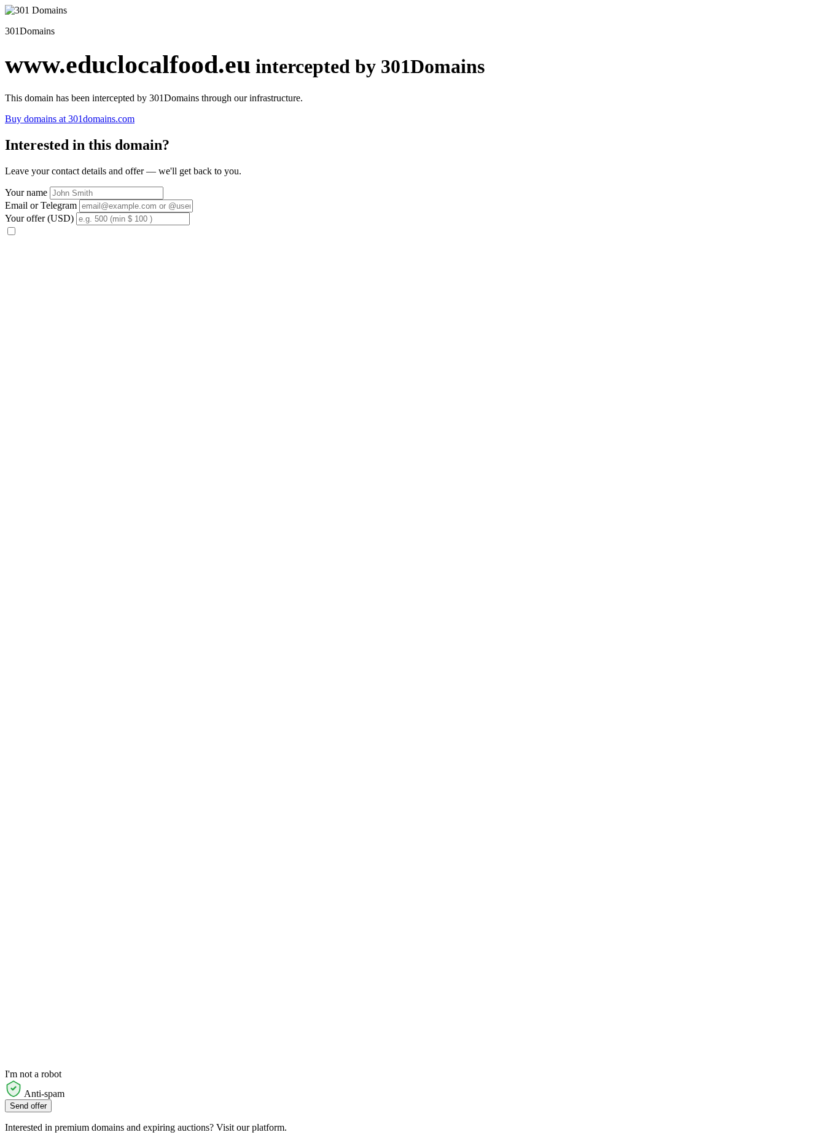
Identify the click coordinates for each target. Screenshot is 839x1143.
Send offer (28, 1105)
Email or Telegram (41, 205)
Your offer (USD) (39, 218)
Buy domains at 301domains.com (70, 119)
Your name (26, 192)
